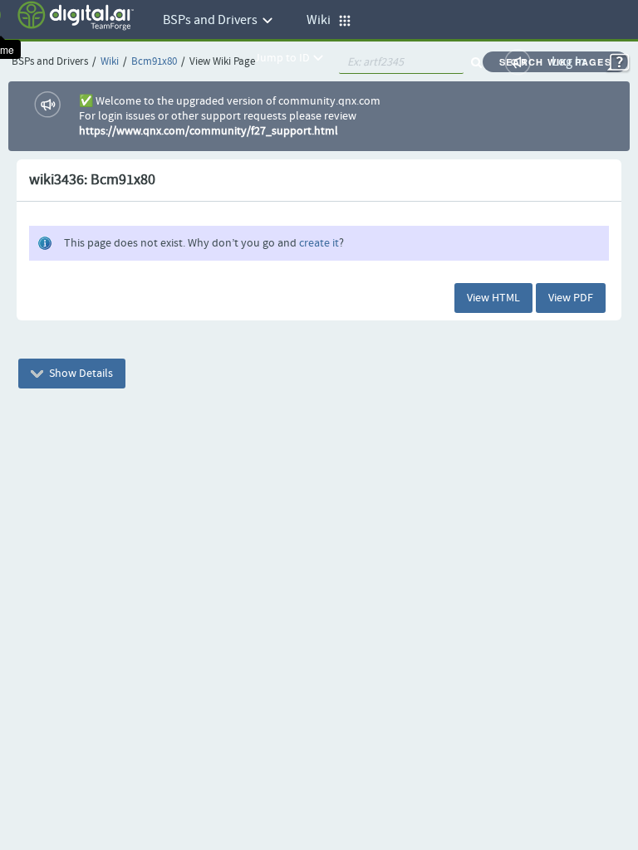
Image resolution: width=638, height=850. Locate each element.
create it (319, 243)
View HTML (493, 298)
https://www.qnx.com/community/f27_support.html (208, 131)
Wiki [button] (322, 20)
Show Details (80, 373)
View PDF (570, 298)
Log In (569, 62)
